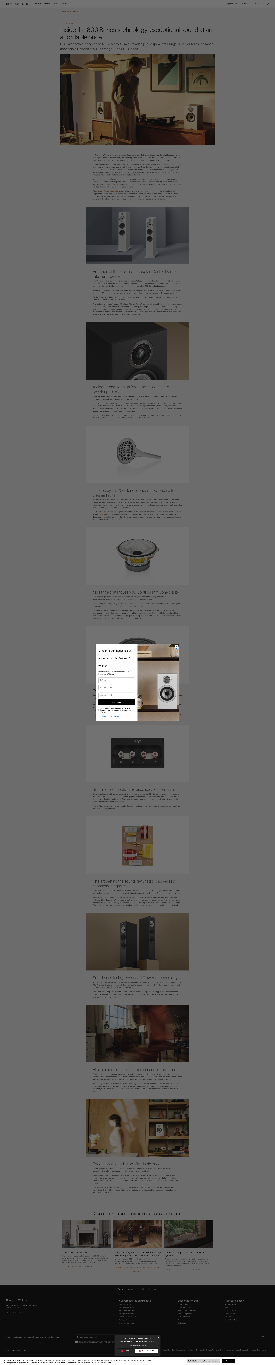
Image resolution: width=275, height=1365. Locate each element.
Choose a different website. (137, 1346)
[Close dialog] (177, 647)
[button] (146, 1351)
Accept (228, 1361)
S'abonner (116, 702)
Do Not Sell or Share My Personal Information (203, 1361)
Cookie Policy (107, 1362)
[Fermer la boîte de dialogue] (158, 1337)
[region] (137, 1361)
